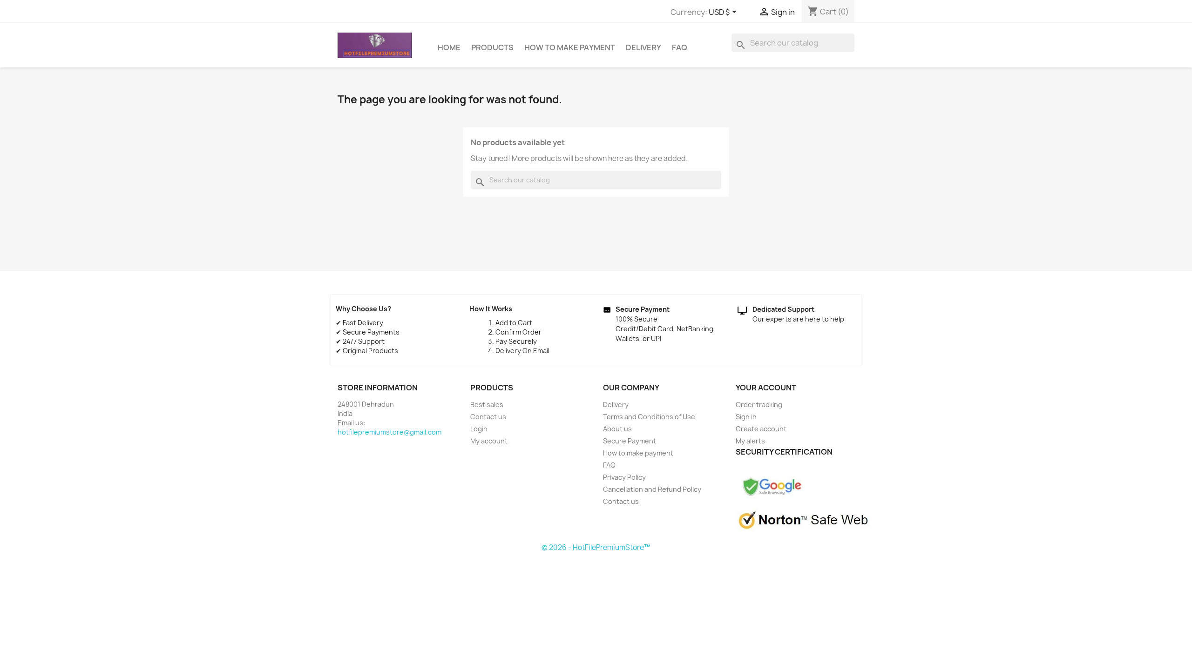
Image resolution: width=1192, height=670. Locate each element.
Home (449, 47)
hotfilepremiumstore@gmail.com (389, 432)
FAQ (679, 47)
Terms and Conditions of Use (649, 416)
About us (617, 428)
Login (479, 428)
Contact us (488, 416)
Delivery (643, 47)
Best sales (486, 404)
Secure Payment (629, 440)
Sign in (746, 416)
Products (492, 47)
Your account (766, 387)
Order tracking (759, 404)
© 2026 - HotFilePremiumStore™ (596, 547)
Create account (761, 428)
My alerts (750, 440)
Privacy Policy (624, 477)
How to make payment (569, 47)
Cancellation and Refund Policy (652, 489)
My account (489, 440)
